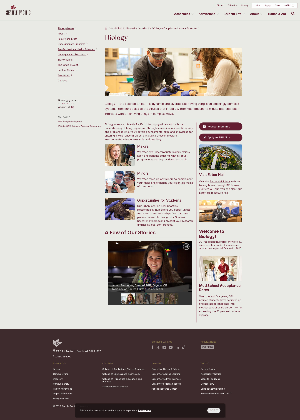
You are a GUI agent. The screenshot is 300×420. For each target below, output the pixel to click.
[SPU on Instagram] (164, 347)
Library (244, 5)
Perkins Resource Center (164, 388)
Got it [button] (214, 410)
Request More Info (219, 126)
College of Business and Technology (121, 374)
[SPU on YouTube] (171, 347)
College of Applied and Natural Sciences (175, 28)
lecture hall (221, 192)
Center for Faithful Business (166, 379)
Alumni (220, 5)
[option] (128, 298)
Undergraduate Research (72, 54)
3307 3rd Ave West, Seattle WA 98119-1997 (78, 351)
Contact (62, 80)
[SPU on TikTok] (183, 347)
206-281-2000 (63, 356)
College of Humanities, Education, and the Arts (122, 380)
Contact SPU (207, 383)
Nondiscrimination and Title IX (216, 393)
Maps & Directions (62, 393)
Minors (142, 173)
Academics (182, 14)
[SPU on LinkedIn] (177, 347)
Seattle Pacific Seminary (115, 386)
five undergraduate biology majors (169, 152)
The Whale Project (68, 64)
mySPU (287, 5)
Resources (64, 75)
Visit (258, 5)
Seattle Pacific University (123, 28)
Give (277, 5)
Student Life (232, 14)
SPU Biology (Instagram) (70, 121)
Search (292, 11)
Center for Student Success (166, 383)
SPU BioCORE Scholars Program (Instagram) (79, 126)
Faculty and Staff (67, 38)
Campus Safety (61, 383)
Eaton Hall (65, 107)
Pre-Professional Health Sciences (76, 49)
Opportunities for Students (159, 200)
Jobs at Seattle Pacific (213, 388)
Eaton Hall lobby (220, 181)
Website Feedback (210, 379)
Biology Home (66, 28)
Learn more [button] (144, 410)
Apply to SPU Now (219, 137)
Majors (142, 146)
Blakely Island (65, 59)
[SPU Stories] (207, 347)
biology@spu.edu (69, 100)
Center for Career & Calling (166, 369)
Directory (58, 379)
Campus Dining (60, 374)
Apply (268, 5)
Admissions (207, 14)
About (254, 14)
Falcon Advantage (62, 388)
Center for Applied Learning (166, 374)
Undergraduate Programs (72, 44)
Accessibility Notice (211, 374)
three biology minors (161, 179)
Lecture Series (66, 70)
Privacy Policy (208, 369)
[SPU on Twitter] (158, 347)
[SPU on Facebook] (152, 347)
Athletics (232, 5)
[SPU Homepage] (57, 345)
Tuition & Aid (277, 14)
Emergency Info (61, 398)
